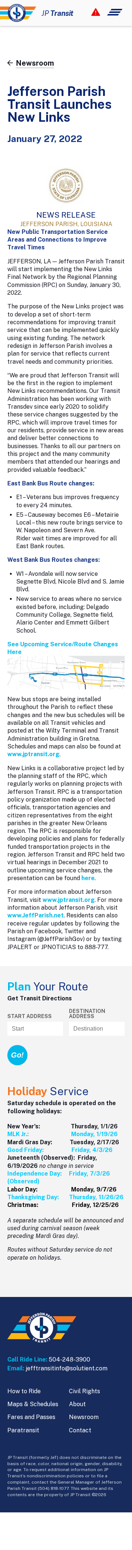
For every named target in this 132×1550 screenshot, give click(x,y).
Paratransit (23, 1430)
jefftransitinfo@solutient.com (66, 1368)
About (77, 1404)
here (88, 878)
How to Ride (24, 1391)
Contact (80, 1430)
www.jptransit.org (33, 754)
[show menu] (107, 12)
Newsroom (84, 1417)
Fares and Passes (31, 1417)
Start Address (29, 1016)
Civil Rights (84, 1391)
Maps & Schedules (32, 1404)
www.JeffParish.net (35, 915)
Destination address (87, 1013)
